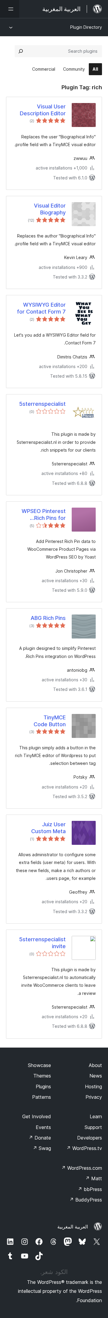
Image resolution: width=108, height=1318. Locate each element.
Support (93, 1127)
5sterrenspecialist (42, 404)
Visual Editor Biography (50, 209)
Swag (42, 1148)
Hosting (93, 1086)
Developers (89, 1138)
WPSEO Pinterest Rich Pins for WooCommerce (44, 515)
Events (43, 1127)
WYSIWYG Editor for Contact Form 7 (41, 308)
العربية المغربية (72, 1227)
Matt (93, 1178)
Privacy (94, 1097)
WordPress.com (81, 1168)
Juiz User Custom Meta (48, 827)
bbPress (90, 1189)
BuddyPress (85, 1200)
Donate (39, 1138)
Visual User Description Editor (43, 109)
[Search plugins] (21, 51)
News (95, 1076)
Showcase (39, 1065)
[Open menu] (9, 9)
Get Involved (36, 1116)
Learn (96, 1116)
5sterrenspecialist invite (42, 942)
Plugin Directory (86, 27)
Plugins (43, 1086)
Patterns (41, 1097)
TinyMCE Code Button (50, 720)
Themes (42, 1076)
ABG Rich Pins (48, 618)
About (95, 1065)
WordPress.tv (84, 1148)
